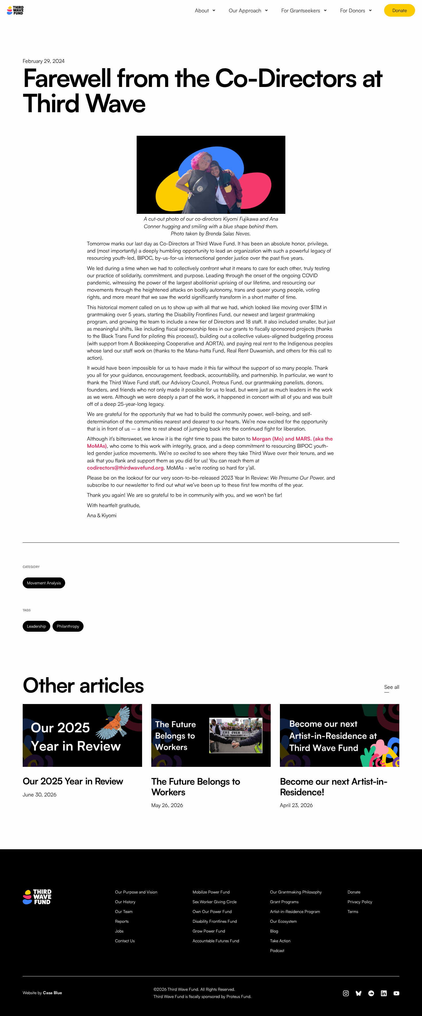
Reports (122, 921)
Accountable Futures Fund (216, 940)
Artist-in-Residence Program (295, 911)
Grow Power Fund (209, 930)
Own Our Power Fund (212, 911)
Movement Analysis (44, 582)
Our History (125, 901)
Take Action (280, 940)
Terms (353, 911)
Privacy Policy (360, 901)
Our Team (124, 911)
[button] (206, 10)
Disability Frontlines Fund (215, 921)
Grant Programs (284, 901)
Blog (274, 930)
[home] (15, 10)
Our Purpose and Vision (136, 891)
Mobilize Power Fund (211, 891)
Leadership (36, 626)
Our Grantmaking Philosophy (296, 891)
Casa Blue (52, 992)
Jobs (119, 930)
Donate (399, 10)
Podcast (277, 950)
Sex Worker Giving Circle (215, 901)
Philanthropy (68, 626)
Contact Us (125, 940)
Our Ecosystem (283, 921)
